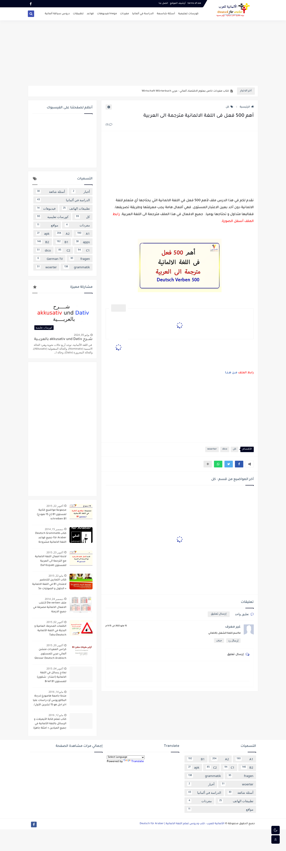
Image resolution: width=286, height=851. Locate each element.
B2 (43, 242)
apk (43, 233)
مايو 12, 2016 (56, 715)
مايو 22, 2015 (56, 575)
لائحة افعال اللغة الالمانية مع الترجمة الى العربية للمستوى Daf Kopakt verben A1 (50, 561)
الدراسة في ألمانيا (143, 13)
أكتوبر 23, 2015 (54, 552)
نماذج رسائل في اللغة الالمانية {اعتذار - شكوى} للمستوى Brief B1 (51, 677)
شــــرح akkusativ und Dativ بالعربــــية (63, 339)
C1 (84, 250)
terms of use (194, 3)
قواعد (90, 13)
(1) (107, 124)
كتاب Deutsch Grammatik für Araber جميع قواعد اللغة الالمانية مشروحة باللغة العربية (50, 538)
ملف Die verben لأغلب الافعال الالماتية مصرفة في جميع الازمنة (49, 607)
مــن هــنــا (231, 373)
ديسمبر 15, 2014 (54, 529)
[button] (239, 464)
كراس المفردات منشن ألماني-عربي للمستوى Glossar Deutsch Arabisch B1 (50, 654)
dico (224, 449)
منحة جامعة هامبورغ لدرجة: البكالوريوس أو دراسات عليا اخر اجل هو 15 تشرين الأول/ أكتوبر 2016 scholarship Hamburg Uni (49, 701)
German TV (50, 259)
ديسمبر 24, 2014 (54, 599)
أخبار (81, 191)
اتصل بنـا (163, 3)
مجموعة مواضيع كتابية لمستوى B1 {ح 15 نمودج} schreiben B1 (51, 514)
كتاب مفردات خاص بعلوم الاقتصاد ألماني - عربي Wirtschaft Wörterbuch (185, 91)
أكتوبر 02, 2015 (54, 622)
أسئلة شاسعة (166, 13)
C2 (64, 250)
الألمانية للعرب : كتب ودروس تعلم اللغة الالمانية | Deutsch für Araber (182, 823)
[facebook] (30, 3)
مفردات (124, 13)
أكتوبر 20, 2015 (54, 645)
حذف (219, 640)
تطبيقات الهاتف (76, 208)
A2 (63, 233)
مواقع (47, 225)
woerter (212, 449)
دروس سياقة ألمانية (57, 13)
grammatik (77, 267)
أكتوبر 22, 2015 (54, 506)
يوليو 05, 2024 (81, 335)
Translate (137, 761)
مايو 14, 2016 (56, 692)
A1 (83, 233)
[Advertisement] (143, 52)
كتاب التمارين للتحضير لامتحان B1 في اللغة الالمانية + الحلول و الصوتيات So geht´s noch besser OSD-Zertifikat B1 (49, 585)
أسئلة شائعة (51, 191)
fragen (80, 259)
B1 (63, 242)
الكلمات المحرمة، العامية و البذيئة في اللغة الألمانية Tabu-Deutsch (50, 631)
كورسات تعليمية (188, 13)
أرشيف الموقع (178, 3)
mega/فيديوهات (107, 13)
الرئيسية (245, 107)
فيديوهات (46, 208)
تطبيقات (78, 13)
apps (83, 242)
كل (227, 107)
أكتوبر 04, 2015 (54, 668)
